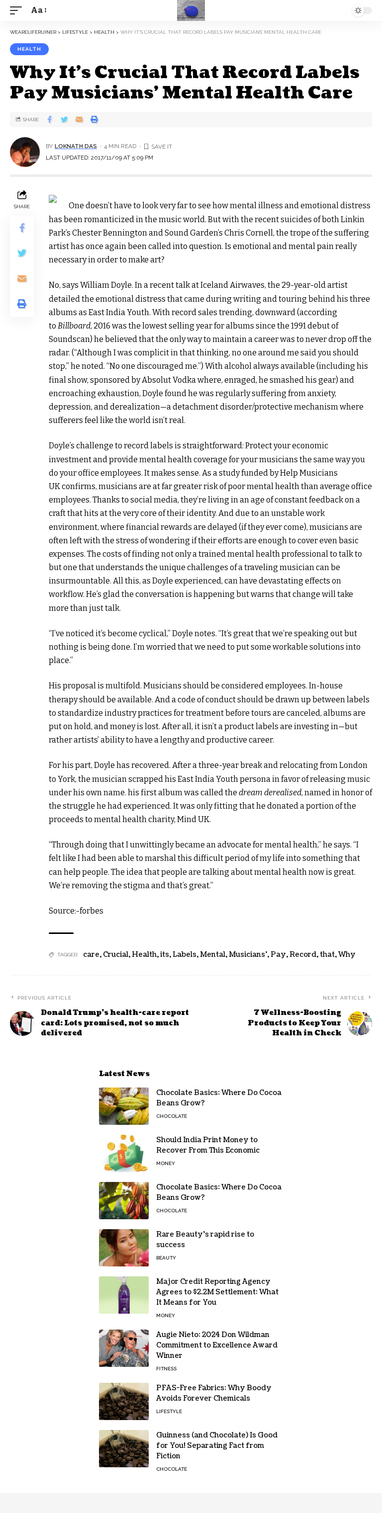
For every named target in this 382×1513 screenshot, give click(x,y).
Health (144, 954)
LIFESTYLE (169, 1411)
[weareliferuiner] (191, 10)
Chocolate (171, 1116)
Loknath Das (76, 146)
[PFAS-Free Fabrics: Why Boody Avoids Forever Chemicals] (124, 1401)
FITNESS (166, 1368)
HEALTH (29, 49)
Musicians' (248, 954)
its (164, 954)
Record (302, 954)
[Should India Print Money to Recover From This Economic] (124, 1153)
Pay (278, 954)
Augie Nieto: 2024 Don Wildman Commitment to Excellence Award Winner (217, 1345)
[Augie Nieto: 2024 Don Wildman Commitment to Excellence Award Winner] (124, 1348)
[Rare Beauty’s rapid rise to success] (124, 1247)
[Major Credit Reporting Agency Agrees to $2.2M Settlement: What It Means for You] (124, 1295)
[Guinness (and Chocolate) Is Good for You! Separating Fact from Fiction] (124, 1448)
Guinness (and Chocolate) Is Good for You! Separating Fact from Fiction (217, 1445)
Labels (184, 954)
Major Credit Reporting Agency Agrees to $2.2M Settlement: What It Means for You (217, 1292)
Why (347, 954)
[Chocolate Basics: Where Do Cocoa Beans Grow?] (124, 1106)
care (91, 954)
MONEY (165, 1163)
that (327, 954)
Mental (212, 954)
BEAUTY (166, 1258)
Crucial (115, 954)
